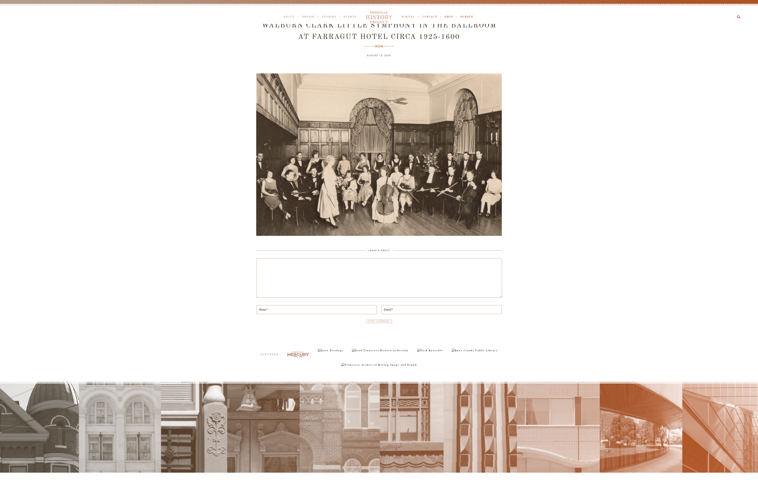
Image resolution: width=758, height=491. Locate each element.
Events (349, 17)
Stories (329, 17)
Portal (408, 17)
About (289, 17)
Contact (429, 17)
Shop (449, 17)
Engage (308, 17)
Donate (466, 17)
